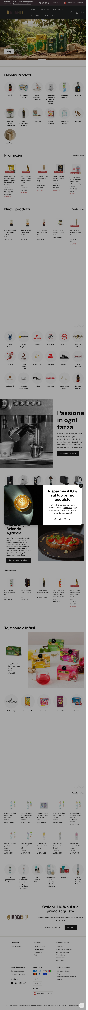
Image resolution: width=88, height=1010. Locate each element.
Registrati (68, 507)
